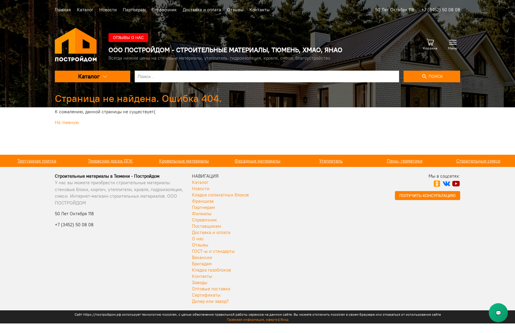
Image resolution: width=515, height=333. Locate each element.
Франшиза (203, 201)
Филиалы (202, 213)
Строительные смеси (478, 161)
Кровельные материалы (184, 161)
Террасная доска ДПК (110, 161)
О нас (198, 238)
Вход (284, 319)
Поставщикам (206, 226)
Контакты (259, 10)
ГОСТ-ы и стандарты (213, 251)
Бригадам (202, 264)
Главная (63, 10)
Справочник (164, 10)
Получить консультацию (427, 195)
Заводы (199, 282)
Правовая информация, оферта (252, 319)
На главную (67, 122)
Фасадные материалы (257, 161)
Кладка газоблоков (211, 270)
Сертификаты (206, 295)
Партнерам (134, 10)
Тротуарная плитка (36, 161)
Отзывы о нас (128, 37)
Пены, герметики (405, 161)
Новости (108, 10)
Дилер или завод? (210, 301)
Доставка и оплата (202, 10)
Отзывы (235, 10)
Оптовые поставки (211, 289)
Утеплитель (331, 161)
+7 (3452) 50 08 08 (440, 10)
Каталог (85, 10)
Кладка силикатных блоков (220, 195)
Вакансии (202, 257)
